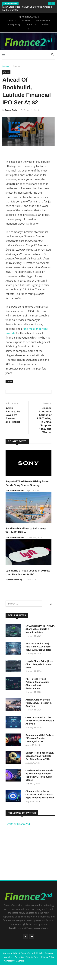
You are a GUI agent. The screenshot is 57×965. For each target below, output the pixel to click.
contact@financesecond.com (32, 928)
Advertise (26, 20)
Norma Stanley (15, 579)
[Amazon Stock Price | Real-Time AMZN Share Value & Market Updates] (14, 648)
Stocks (16, 66)
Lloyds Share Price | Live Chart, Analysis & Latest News (39, 664)
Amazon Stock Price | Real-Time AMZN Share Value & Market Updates (38, 646)
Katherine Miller (16, 490)
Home (5, 66)
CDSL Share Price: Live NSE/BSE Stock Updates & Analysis (39, 720)
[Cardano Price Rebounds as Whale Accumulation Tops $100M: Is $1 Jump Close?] (14, 775)
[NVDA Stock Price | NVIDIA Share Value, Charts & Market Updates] (14, 631)
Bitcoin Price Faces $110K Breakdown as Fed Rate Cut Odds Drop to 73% (39, 756)
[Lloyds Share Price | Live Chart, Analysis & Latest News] (14, 666)
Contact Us (31, 24)
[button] (49, 3)
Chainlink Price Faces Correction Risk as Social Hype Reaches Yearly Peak (39, 794)
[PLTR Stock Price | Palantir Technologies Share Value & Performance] (14, 684)
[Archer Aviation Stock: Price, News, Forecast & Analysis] (14, 705)
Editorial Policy (43, 20)
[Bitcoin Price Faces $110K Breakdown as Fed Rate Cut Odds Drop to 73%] (14, 758)
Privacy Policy (14, 24)
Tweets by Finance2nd (18, 823)
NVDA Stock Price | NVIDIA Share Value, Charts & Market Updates (39, 629)
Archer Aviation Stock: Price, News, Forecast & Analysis (38, 702)
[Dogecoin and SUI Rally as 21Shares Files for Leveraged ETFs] (14, 740)
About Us (11, 20)
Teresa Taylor (11, 110)
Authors (45, 24)
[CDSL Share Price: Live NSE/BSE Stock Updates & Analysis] (14, 722)
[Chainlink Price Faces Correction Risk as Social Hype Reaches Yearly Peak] (14, 796)
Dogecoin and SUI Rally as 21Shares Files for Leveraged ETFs (39, 738)
